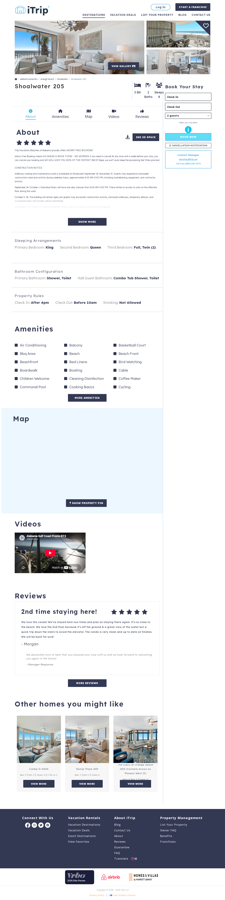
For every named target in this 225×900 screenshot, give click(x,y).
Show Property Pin (87, 503)
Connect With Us (37, 817)
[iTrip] (32, 10)
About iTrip (124, 817)
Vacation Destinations (84, 824)
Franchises (168, 841)
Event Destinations (82, 836)
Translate (122, 858)
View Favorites (78, 841)
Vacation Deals (123, 14)
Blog (182, 14)
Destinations (93, 14)
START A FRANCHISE (193, 7)
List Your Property (157, 14)
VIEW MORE (39, 783)
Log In (160, 7)
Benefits (166, 836)
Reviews (120, 841)
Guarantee (121, 847)
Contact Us (122, 830)
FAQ (117, 853)
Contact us (201, 14)
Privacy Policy (97, 895)
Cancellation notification (189, 145)
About (118, 836)
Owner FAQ (168, 830)
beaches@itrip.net (188, 159)
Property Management (181, 817)
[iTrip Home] (16, 79)
